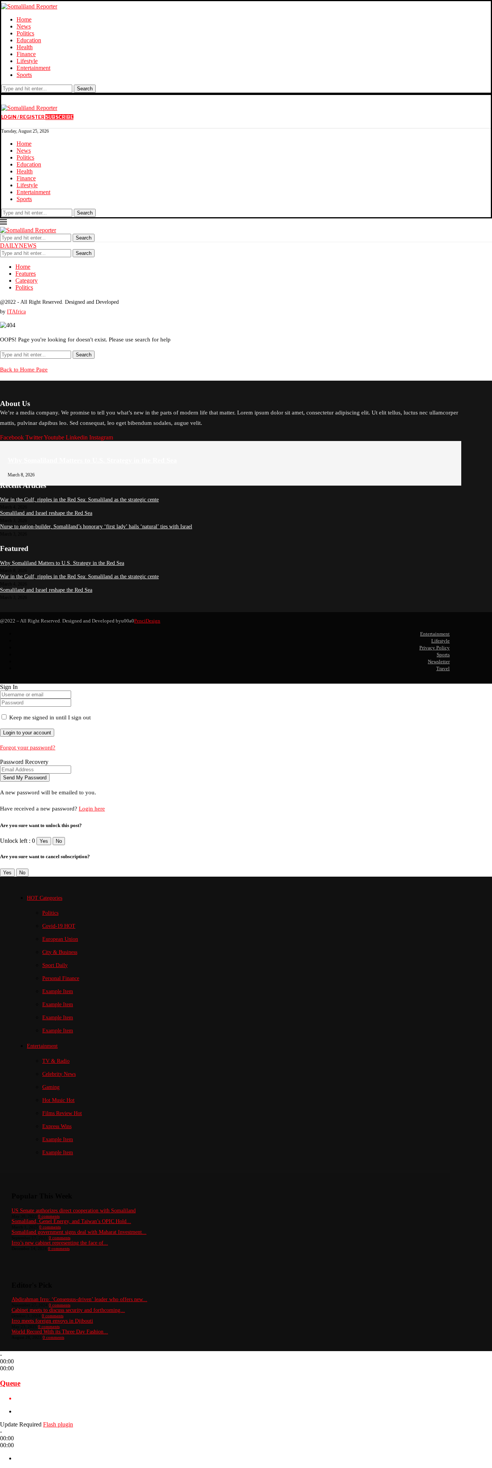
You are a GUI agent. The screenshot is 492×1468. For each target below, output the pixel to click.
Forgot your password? (27, 747)
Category (26, 280)
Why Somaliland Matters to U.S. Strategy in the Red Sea (92, 460)
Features (25, 273)
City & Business (59, 952)
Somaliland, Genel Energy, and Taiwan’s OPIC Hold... (71, 1221)
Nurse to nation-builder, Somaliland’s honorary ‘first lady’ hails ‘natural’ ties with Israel (96, 526)
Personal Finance (60, 978)
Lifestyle (27, 61)
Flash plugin (58, 1424)
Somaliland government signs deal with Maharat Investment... (79, 1232)
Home (24, 19)
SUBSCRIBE (59, 117)
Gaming (51, 1087)
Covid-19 (58, 926)
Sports (24, 75)
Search (85, 89)
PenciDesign (147, 621)
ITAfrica (16, 312)
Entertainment (33, 68)
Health (25, 47)
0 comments (49, 1216)
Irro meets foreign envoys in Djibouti (52, 1321)
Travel (443, 668)
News (24, 26)
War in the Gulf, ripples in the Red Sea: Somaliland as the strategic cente (79, 500)
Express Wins (56, 1126)
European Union (60, 939)
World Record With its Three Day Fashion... (60, 1332)
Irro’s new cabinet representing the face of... (60, 1243)
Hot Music (58, 1100)
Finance (26, 54)
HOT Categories (44, 898)
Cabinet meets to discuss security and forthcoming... (68, 1310)
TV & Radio (56, 1061)
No (59, 841)
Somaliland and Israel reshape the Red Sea (46, 513)
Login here (92, 809)
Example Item (57, 991)
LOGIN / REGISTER (23, 117)
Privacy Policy (434, 648)
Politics (25, 33)
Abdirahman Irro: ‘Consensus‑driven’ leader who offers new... (79, 1299)
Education (29, 40)
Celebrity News (59, 1074)
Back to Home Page (24, 369)
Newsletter (439, 661)
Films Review (62, 1113)
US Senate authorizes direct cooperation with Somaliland (74, 1210)
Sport (55, 965)
